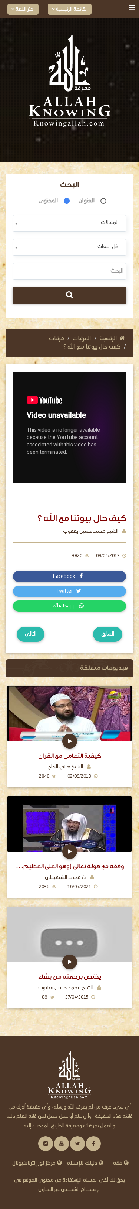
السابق (107, 634)
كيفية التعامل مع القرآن (69, 755)
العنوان (87, 201)
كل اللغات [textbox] (108, 246)
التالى (30, 634)
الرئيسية (108, 339)
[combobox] (69, 223)
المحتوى (48, 201)
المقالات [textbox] (110, 222)
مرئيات (56, 339)
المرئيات (82, 339)
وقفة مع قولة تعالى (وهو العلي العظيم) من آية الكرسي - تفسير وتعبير (69, 866)
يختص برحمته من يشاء (69, 976)
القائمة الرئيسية (71, 9)
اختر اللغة (24, 9)
